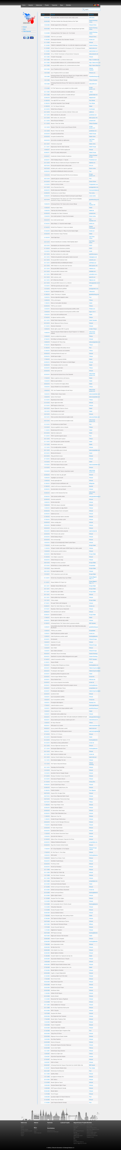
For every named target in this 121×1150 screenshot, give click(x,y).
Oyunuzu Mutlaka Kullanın (57, 912)
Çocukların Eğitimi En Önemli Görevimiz (60, 1096)
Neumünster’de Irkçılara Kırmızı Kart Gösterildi (62, 374)
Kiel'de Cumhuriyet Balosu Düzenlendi (60, 889)
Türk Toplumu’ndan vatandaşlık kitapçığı (60, 251)
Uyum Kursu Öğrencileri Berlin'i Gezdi (60, 796)
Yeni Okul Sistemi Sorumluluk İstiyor (59, 833)
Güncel (25, 27)
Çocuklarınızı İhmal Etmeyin (57, 961)
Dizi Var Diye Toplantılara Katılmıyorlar (60, 1007)
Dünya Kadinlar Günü (56, 679)
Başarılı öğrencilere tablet (57, 402)
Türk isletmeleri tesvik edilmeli (58, 611)
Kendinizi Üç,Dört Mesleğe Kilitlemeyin (60, 822)
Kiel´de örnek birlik (55, 502)
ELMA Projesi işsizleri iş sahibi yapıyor (60, 181)
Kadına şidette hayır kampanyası (58, 597)
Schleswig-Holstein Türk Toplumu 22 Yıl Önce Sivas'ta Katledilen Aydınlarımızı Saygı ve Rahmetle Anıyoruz (66, 199)
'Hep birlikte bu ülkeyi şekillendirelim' (59, 742)
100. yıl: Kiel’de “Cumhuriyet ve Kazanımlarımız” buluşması (65, 54)
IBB (74, 1138)
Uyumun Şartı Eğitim (56, 1048)
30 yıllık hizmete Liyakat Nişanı (58, 545)
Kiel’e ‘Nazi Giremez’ (56, 554)
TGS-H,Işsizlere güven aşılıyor (58, 438)
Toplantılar (54, 5)
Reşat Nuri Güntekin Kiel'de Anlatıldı (59, 845)
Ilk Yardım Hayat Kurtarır (57, 827)
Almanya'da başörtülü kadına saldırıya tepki (61, 165)
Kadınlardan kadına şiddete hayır (58, 714)
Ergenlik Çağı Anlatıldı (56, 1022)
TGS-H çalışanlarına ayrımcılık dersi (59, 574)
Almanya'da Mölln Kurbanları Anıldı (59, 268)
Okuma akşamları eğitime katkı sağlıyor (60, 617)
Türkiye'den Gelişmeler (56, 907)
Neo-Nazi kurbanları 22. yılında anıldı (59, 254)
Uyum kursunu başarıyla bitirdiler (58, 359)
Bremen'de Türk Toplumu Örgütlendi (59, 999)
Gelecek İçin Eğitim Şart (57, 1053)
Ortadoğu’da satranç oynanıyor (58, 562)
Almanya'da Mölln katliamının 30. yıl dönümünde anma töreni (65, 65)
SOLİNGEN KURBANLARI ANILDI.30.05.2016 (62, 171)
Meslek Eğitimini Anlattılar (57, 953)
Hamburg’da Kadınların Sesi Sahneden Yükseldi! (62, 39)
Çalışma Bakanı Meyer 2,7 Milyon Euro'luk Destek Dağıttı (64, 231)
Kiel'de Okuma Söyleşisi (56, 109)
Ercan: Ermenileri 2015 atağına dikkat (60, 384)
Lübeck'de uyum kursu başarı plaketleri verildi (62, 708)
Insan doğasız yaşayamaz (57, 557)
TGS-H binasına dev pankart (57, 534)
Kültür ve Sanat (54, 1062)
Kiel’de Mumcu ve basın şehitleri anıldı (60, 565)
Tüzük (22, 1135)
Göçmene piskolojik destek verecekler (60, 516)
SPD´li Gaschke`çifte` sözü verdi (59, 461)
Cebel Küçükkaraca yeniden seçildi (59, 633)
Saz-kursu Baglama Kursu (93, 1129)
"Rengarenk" (76, 1134)
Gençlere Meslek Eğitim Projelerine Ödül (60, 1030)
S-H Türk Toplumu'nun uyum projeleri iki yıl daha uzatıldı (64, 88)
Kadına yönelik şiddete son (57, 588)
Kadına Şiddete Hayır (56, 869)
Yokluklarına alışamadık (56, 144)
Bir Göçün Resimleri (55, 722)
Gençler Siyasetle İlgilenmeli (57, 927)
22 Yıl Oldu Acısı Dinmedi (57, 280)
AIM (74, 1129)
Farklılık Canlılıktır (55, 790)
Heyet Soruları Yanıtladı (56, 825)
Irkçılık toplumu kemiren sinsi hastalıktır (60, 350)
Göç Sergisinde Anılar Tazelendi (58, 1016)
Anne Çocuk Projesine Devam (58, 779)
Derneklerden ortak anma (57, 444)
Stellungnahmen (51, 1130)
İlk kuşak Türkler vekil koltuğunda (59, 603)
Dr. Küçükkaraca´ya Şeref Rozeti (59, 424)
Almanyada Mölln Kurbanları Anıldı (59, 260)
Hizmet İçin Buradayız (56, 866)
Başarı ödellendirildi (55, 568)
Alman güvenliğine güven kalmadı (59, 450)
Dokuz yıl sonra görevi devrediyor (59, 303)
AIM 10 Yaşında (54, 1010)
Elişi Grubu (89, 1126)
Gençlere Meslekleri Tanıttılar (58, 881)
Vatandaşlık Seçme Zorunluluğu (58, 653)
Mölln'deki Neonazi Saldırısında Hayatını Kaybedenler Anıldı (65, 162)
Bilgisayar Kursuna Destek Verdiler (59, 1036)
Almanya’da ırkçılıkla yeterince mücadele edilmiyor (63, 92)
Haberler (30, 5)
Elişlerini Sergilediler (55, 1025)
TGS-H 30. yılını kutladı (56, 36)
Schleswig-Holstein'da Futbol (58, 941)
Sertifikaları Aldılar (55, 990)
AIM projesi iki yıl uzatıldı (57, 725)
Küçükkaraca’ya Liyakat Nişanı (58, 193)
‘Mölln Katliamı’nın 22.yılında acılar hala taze (61, 265)
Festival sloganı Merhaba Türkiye (59, 676)
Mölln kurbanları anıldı (56, 274)
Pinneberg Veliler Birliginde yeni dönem (60, 665)
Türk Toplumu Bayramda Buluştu (58, 763)
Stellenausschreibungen (53, 1131)
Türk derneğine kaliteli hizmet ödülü (59, 365)
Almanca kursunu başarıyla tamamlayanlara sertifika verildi (65, 308)
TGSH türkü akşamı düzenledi (58, 505)
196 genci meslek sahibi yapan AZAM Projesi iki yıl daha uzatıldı (66, 548)
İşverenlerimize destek (56, 614)
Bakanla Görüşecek (55, 1042)
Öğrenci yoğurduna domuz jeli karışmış (60, 378)
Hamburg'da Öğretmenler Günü (58, 748)
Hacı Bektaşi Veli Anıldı (56, 1059)
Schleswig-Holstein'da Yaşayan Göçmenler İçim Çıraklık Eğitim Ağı (67, 1065)
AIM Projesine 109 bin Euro (57, 405)
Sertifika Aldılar (54, 1073)
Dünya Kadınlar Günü (56, 711)
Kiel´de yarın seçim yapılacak (58, 459)
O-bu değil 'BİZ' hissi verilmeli (58, 100)
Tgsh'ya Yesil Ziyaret (56, 397)
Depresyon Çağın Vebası (57, 207)
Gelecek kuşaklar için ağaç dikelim (59, 508)
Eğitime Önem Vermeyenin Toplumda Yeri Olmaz (62, 839)
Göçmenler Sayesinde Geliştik (58, 1056)
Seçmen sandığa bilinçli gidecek (58, 336)
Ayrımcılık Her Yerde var (56, 836)
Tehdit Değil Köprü (55, 237)
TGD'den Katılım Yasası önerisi (58, 394)
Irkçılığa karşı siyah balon (57, 368)
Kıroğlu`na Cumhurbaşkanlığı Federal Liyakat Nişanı (63, 542)
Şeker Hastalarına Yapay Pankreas (59, 233)
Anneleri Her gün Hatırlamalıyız (58, 819)
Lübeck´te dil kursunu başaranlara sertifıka (61, 486)
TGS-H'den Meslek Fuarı (56, 878)
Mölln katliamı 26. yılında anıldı (58, 117)
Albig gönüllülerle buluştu (57, 456)
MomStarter (76, 1137)
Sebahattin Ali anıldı (55, 645)
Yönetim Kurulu (24, 1129)
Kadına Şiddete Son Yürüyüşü (58, 1004)
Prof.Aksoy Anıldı (55, 864)
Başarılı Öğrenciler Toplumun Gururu (59, 408)
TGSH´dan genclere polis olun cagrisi (59, 285)
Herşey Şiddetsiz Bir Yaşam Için (58, 582)
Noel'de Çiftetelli (55, 996)
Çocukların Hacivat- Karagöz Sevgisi (59, 773)
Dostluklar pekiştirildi (56, 499)
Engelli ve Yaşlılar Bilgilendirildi (58, 973)
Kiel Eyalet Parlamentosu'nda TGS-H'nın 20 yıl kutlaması (64, 175)
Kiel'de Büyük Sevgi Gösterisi (58, 1050)
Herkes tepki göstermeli (56, 370)
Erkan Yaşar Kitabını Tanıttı (57, 804)
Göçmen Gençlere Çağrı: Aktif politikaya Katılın (62, 915)
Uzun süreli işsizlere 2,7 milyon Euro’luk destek (62, 216)
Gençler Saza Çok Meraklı (57, 1099)
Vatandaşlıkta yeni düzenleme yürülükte (60, 245)
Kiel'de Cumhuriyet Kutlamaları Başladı (60, 887)
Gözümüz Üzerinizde (56, 326)
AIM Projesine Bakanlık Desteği (58, 1088)
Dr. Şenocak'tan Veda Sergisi (58, 810)
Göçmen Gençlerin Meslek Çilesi (59, 1068)
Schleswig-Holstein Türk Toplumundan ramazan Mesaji (64, 204)
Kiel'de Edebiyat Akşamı (56, 536)
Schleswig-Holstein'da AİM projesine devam (61, 731)
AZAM (75, 1140)
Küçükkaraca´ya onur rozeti (57, 414)
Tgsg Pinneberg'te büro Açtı (57, 291)
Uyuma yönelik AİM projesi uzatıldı (59, 728)
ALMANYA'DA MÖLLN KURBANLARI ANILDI (61, 262)
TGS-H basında (27, 31)
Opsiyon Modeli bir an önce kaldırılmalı (60, 386)
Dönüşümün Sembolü (56, 42)
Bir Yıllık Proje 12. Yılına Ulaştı (58, 852)
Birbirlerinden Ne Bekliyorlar (57, 1071)
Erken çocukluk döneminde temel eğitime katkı (62, 417)
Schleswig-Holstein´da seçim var (58, 353)
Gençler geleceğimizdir (56, 480)
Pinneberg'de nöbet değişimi (57, 691)
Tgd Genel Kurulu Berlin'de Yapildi (59, 97)
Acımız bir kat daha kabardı (57, 594)
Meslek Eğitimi (54, 1091)
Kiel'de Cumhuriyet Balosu (57, 892)
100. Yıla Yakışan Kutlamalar (58, 106)
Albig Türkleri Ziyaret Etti (57, 981)
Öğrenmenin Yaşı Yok (56, 816)
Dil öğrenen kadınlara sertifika (58, 317)
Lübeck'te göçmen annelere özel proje (60, 178)
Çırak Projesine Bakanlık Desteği (59, 1102)
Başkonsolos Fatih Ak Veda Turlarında (60, 146)
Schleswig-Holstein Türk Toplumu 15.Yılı (60, 740)
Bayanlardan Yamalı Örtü (57, 802)
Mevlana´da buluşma (56, 453)
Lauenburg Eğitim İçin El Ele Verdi (59, 976)
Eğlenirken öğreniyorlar (56, 433)
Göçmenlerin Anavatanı (56, 737)
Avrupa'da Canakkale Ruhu (57, 133)
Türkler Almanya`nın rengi (57, 559)
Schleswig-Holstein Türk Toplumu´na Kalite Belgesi (63, 362)
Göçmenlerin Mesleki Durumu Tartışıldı (60, 958)
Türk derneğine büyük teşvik (57, 411)
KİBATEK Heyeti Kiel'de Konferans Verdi (60, 964)
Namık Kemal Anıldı (55, 979)
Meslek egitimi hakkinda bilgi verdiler (59, 620)
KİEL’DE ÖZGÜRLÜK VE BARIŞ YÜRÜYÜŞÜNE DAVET (64, 242)
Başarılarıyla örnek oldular (57, 399)
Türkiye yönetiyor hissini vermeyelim (59, 511)
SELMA (75, 1127)
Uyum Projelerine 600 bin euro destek (60, 69)
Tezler (22, 1127)
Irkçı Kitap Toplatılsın (56, 1039)
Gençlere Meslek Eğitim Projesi (58, 1085)
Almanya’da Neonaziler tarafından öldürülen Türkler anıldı (64, 112)
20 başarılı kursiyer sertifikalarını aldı (59, 483)
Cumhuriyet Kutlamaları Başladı (58, 884)
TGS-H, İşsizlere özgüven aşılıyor (59, 436)
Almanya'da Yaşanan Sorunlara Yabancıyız (61, 1045)
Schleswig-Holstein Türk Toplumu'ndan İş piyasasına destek (65, 623)
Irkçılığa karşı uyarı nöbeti (57, 591)
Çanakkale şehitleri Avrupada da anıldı (60, 673)
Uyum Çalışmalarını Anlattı (57, 944)
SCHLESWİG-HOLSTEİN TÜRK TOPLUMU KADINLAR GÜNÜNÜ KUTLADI (69, 717)
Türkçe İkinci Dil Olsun (56, 1033)
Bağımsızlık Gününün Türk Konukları (59, 935)
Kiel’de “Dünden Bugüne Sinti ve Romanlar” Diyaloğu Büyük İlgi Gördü (67, 28)
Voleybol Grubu (90, 1137)
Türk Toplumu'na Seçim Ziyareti (58, 918)
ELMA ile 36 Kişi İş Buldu (57, 184)
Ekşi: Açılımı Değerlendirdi (57, 901)
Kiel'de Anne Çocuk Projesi (57, 987)
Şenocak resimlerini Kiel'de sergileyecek (60, 149)
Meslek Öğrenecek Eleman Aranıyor (59, 323)
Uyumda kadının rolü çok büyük (58, 489)
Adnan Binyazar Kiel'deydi (57, 120)
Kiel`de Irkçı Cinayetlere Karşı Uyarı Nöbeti (61, 578)
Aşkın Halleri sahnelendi (56, 650)
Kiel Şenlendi (54, 639)
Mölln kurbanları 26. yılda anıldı (58, 115)
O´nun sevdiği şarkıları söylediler (58, 447)
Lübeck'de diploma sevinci (57, 705)
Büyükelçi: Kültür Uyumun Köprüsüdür (60, 609)
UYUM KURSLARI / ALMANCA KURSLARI (92, 1134)
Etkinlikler (68, 5)
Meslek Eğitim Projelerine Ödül (58, 1019)
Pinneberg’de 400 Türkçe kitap (58, 342)
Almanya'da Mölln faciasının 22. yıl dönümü (61, 283)
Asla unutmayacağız (56, 539)
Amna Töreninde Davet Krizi (57, 187)
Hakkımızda (39, 5)
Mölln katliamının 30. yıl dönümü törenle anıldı (62, 59)
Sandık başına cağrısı (56, 356)
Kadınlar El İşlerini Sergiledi (57, 938)
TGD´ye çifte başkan (56, 300)
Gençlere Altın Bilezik (56, 1013)
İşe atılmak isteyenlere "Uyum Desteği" (60, 103)
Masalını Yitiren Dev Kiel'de (57, 123)
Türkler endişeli (54, 600)
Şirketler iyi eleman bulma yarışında (59, 531)
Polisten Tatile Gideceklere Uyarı (58, 813)
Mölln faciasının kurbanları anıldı (58, 754)
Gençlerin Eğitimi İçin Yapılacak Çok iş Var (61, 967)
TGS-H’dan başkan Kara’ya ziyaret (59, 464)
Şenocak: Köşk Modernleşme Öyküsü (60, 921)
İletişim (22, 1134)
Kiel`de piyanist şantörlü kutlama (58, 551)
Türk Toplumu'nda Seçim (57, 1002)
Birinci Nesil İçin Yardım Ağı (57, 872)
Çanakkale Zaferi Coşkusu (57, 830)
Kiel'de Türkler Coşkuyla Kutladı (58, 320)
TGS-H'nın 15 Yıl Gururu (56, 734)
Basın (61, 5)
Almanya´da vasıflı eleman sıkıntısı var (60, 528)
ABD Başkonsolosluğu (56, 933)
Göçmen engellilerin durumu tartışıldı (59, 427)
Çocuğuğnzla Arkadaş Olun (57, 1076)
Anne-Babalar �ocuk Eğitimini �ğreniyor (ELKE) (80, 1142)
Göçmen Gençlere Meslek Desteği (59, 80)
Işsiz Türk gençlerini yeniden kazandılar (60, 441)
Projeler (47, 5)
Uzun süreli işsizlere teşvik (57, 220)
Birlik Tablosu (54, 1079)
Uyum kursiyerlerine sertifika (57, 696)
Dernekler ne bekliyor (56, 525)
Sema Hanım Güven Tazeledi (58, 1027)
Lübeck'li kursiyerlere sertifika (58, 659)
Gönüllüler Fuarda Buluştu (57, 861)
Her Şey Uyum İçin (55, 947)
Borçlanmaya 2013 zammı (57, 430)
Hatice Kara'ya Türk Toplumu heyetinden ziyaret (62, 471)
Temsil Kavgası (54, 1094)
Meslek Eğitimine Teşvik (57, 1082)
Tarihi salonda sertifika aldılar (58, 496)
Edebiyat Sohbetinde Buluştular (58, 842)
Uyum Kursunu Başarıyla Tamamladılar (60, 781)
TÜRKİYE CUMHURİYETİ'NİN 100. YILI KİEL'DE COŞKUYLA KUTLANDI (68, 45)
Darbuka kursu (90, 1124)
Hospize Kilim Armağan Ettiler (58, 793)
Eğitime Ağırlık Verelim (56, 895)
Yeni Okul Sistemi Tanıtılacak (58, 875)
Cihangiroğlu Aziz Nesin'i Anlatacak (59, 213)
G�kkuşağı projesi (78, 1135)
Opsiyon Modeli (54, 662)
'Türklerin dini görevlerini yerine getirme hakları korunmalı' (64, 257)
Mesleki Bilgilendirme (56, 345)
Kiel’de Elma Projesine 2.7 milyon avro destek (62, 227)
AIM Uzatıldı (54, 855)
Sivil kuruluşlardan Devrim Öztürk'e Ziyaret (61, 904)
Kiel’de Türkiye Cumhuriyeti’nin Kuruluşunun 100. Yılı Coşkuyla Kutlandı (68, 48)
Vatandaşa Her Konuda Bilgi (57, 767)
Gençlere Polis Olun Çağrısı (57, 898)
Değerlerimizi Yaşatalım (56, 930)
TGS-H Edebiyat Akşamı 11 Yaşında (59, 159)
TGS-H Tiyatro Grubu (92, 1132)
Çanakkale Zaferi (55, 694)
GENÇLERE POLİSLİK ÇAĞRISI (59, 288)
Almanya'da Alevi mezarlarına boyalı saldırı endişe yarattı (64, 17)
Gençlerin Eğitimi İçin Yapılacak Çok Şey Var (61, 956)
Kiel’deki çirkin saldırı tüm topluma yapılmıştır (61, 168)
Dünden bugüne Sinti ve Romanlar (59, 25)
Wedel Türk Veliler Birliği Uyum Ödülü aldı (61, 606)
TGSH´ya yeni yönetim (56, 306)
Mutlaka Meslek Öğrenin (56, 807)
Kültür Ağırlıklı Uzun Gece (57, 950)
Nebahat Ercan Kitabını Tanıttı (58, 858)
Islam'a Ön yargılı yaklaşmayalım (59, 152)
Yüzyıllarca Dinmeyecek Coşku (58, 51)
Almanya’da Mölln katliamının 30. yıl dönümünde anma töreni (65, 62)
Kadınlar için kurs (55, 513)
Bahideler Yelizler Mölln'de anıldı (58, 586)
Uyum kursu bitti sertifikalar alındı (59, 314)
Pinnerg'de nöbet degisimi (57, 702)
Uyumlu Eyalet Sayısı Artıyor (58, 784)
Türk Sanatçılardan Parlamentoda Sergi (60, 799)
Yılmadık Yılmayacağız (56, 57)
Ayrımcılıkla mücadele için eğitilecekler (60, 140)
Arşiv (24, 29)
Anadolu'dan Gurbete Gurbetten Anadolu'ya (61, 156)
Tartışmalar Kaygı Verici (56, 770)
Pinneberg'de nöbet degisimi (57, 668)
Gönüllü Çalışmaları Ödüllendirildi (59, 190)
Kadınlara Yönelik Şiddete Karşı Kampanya (61, 757)
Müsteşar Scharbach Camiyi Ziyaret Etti (60, 776)
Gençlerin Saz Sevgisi (56, 984)
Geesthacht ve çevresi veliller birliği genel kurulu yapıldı (64, 656)
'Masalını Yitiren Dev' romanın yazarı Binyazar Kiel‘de (63, 127)
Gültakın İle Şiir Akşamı (56, 993)
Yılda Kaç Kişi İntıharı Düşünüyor (59, 210)
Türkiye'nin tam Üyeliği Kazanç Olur (59, 787)
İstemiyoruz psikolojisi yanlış (58, 467)
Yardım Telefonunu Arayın (57, 751)
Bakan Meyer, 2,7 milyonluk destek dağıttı (61, 223)
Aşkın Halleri (54, 648)
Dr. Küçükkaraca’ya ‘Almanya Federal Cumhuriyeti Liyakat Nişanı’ (66, 196)
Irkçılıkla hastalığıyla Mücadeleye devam (60, 347)
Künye (22, 1126)
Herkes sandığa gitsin (56, 522)
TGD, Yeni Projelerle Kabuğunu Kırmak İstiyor (62, 390)
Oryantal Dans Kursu (92, 1127)
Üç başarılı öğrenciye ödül (57, 571)
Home (23, 5)
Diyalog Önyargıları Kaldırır (57, 910)
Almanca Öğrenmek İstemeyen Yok (59, 745)
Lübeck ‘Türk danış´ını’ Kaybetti (58, 294)
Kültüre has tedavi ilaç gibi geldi (58, 474)
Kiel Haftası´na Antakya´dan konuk (59, 339)
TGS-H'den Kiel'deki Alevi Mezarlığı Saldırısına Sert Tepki (64, 21)
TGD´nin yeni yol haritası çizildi (58, 519)
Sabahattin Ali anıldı (55, 642)
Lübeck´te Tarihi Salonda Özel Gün (59, 493)
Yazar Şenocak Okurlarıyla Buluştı (59, 924)
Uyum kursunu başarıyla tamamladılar (60, 682)
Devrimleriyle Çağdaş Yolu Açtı (58, 760)
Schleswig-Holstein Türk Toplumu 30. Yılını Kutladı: (63, 33)
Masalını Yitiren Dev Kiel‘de (57, 130)
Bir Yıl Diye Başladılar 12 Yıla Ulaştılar (60, 848)
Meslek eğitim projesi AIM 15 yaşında (60, 329)
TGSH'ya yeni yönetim (56, 630)
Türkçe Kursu (90, 1131)
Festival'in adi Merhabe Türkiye (58, 688)
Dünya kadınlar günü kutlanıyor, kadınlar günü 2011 (63, 719)
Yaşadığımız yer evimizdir (57, 477)
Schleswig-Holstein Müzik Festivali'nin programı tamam (64, 685)
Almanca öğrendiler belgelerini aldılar (59, 297)
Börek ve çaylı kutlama (56, 381)
